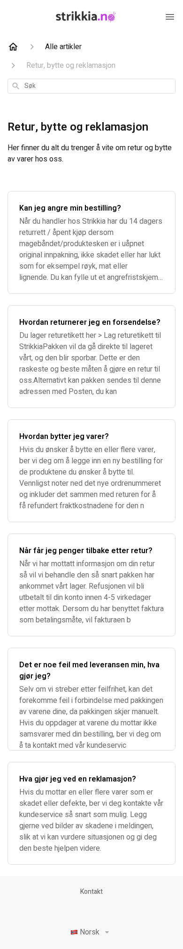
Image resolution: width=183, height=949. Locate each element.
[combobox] (91, 86)
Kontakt (91, 892)
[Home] (13, 46)
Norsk (89, 932)
